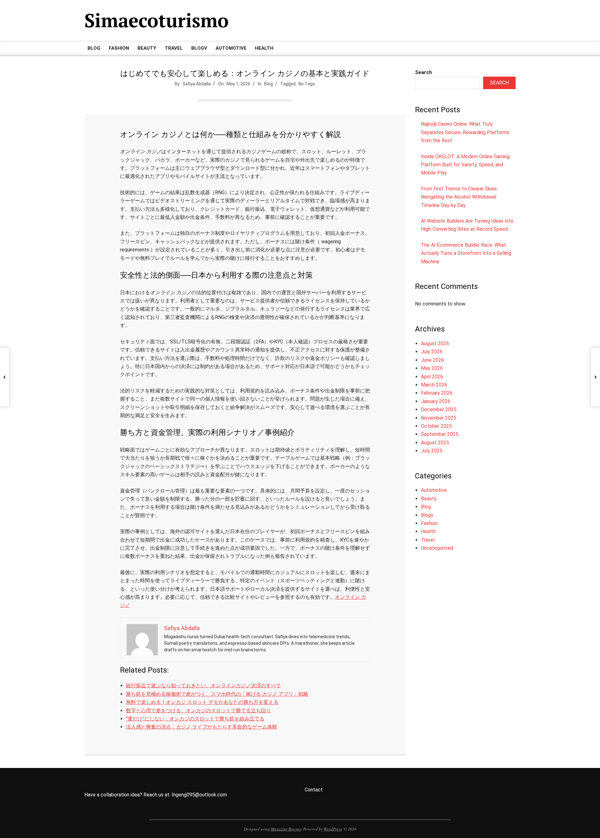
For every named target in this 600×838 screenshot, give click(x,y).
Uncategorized (437, 548)
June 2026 (432, 360)
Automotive (434, 490)
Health (428, 531)
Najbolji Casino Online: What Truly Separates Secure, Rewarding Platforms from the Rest (465, 132)
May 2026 (432, 368)
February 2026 (436, 393)
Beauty (429, 499)
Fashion (429, 523)
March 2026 (434, 385)
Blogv (427, 515)
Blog (268, 83)
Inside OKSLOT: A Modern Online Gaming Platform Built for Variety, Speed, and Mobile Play (465, 165)
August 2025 (435, 443)
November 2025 (438, 418)
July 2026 (431, 352)
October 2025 (436, 426)
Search (423, 72)
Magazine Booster (286, 829)
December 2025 (439, 409)
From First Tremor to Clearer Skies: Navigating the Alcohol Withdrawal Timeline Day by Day (459, 197)
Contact (314, 790)
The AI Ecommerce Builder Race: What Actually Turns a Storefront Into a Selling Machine (466, 253)
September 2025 (439, 434)
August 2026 (435, 343)
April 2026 (432, 377)
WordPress (333, 829)
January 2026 (435, 401)
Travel (428, 540)
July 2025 (431, 451)
